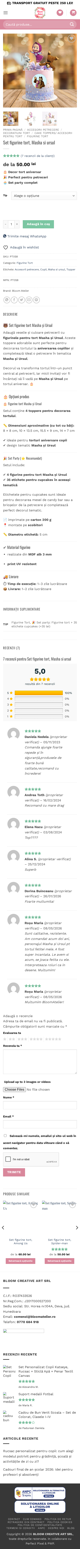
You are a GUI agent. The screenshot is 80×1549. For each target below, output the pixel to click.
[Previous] (9, 70)
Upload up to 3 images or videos (27, 1081)
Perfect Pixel (35, 1543)
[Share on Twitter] (21, 300)
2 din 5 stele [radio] (11, 1039)
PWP (51, 1543)
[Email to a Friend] (29, 300)
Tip (5, 195)
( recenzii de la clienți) (38, 156)
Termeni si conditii (20, 1528)
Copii (43, 269)
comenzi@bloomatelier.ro (35, 1317)
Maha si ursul (56, 269)
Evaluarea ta (12, 1033)
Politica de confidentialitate (40, 1525)
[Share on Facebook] (14, 300)
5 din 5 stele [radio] (52, 1039)
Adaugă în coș (38, 224)
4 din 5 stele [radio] (35, 1039)
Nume (8, 1097)
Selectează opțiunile (21, 1261)
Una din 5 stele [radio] (4, 1039)
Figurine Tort (37, 136)
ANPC (41, 1528)
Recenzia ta (12, 1045)
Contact (14, 1519)
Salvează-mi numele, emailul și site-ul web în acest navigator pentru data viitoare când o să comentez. (39, 1142)
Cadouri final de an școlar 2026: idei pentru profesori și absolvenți (38, 1472)
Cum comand (32, 1519)
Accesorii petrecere (43, 129)
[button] (5, 13)
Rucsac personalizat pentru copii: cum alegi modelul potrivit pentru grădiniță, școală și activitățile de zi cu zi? (38, 1456)
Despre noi (56, 1528)
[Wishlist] (60, 12)
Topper (70, 269)
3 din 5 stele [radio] (21, 1039)
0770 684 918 (28, 1322)
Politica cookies (59, 1522)
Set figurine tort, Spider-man (59, 1241)
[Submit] (72, 24)
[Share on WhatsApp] (6, 300)
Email (8, 1116)
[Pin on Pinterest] (36, 300)
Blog (70, 1528)
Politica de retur (58, 1519)
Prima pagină (13, 129)
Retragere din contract (26, 1522)
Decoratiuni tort (16, 133)
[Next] (70, 70)
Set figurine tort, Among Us (20, 1241)
